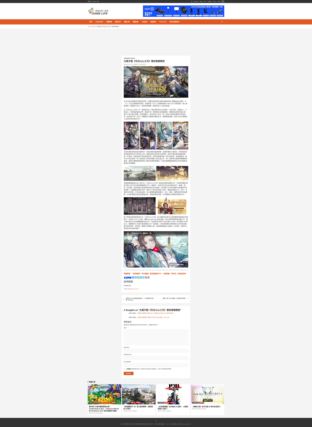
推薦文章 (103, 402)
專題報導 (109, 22)
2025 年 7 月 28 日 (196, 409)
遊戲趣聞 (138, 402)
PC (205, 1)
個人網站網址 (127, 362)
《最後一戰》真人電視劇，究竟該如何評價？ (174, 298)
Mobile (209, 1)
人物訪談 (144, 22)
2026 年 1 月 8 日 (162, 411)
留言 (125, 328)
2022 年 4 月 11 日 (128, 64)
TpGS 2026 (162, 22)
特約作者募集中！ (175, 22)
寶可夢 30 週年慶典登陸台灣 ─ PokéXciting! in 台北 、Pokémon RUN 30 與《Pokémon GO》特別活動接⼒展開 (104, 409)
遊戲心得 (127, 22)
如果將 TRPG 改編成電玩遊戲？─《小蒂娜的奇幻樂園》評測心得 (139, 299)
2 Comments (142, 64)
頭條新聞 (114, 402)
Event (219, 1)
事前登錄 (129, 289)
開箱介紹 (118, 22)
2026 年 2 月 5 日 (127, 411)
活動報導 (153, 22)
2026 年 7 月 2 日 (93, 413)
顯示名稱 (127, 347)
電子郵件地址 (128, 354)
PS (191, 1)
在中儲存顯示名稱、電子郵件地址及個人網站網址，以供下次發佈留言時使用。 (149, 369)
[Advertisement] (156, 41)
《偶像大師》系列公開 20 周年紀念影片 (206, 407)
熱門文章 (108, 402)
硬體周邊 (135, 22)
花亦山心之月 (135, 289)
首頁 (90, 22)
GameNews (99, 22)
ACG (214, 1)
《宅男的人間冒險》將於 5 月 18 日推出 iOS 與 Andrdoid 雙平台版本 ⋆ (155, 313)
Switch (196, 1)
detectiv (136, 64)
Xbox (201, 1)
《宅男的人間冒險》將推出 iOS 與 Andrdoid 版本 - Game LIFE (153, 317)
